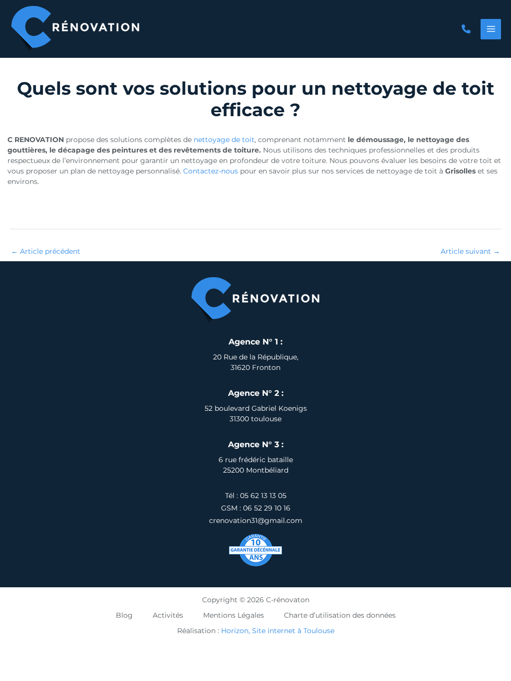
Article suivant (470, 251)
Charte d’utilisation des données (340, 615)
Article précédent (45, 251)
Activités (168, 615)
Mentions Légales (233, 615)
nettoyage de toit (224, 139)
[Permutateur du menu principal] (491, 29)
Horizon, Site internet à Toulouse (277, 630)
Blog (124, 615)
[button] (466, 28)
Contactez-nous (210, 171)
